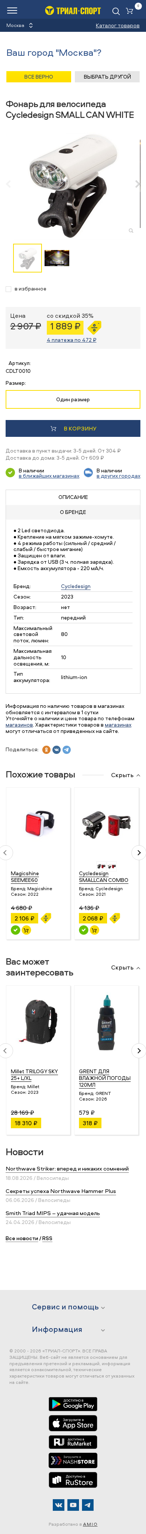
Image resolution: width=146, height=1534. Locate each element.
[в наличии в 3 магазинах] (15, 930)
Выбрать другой (107, 76)
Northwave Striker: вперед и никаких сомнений (67, 1168)
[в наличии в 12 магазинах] (83, 930)
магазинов (19, 724)
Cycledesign (76, 586)
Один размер (73, 399)
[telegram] (67, 750)
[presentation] (12, 183)
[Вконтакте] (58, 1505)
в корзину (80, 428)
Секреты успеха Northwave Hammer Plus (61, 1191)
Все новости (22, 1238)
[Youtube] (73, 1505)
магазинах (118, 724)
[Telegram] (88, 1505)
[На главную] (73, 10)
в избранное (30, 289)
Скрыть (122, 775)
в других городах (118, 475)
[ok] (46, 750)
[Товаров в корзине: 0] (131, 11)
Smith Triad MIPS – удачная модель (53, 1213)
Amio (90, 1524)
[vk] (56, 750)
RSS (47, 1238)
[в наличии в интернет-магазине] (26, 930)
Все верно (38, 76)
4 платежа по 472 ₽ (72, 339)
